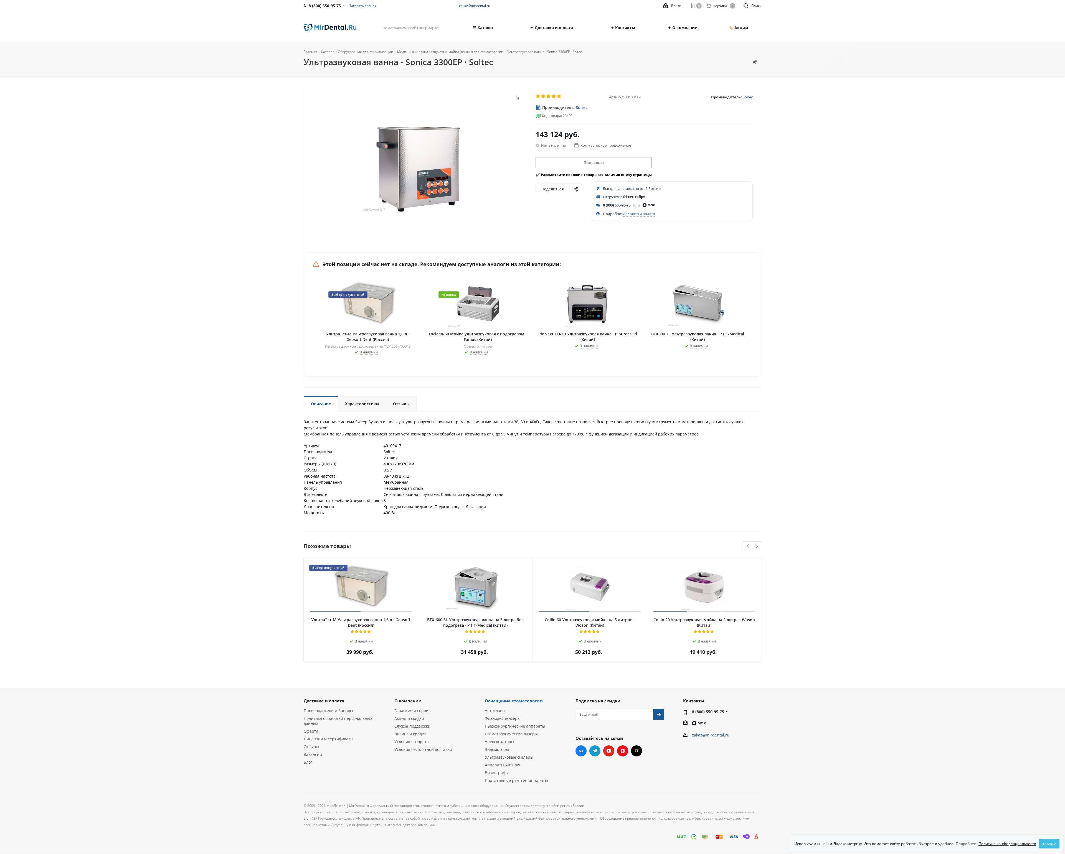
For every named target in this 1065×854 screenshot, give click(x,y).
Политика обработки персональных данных (338, 721)
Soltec (748, 97)
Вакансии (313, 754)
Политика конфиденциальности (1007, 843)
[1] (538, 96)
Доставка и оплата (639, 213)
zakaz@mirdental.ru (474, 5)
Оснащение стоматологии (514, 700)
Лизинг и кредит (410, 733)
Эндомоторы (497, 749)
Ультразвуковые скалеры (509, 757)
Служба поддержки (412, 726)
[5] (559, 96)
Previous (747, 546)
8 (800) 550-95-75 (616, 205)
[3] (548, 96)
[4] (554, 96)
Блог (308, 762)
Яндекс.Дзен (622, 750)
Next (756, 546)
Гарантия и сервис (412, 710)
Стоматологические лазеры (511, 733)
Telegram (594, 750)
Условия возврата (411, 741)
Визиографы (497, 772)
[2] (543, 96)
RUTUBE (636, 750)
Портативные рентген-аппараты (516, 780)
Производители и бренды (328, 710)
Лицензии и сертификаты (328, 738)
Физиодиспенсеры (503, 718)
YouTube (608, 750)
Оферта (311, 731)
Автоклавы (495, 710)
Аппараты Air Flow (502, 765)
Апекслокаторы (499, 741)
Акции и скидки (409, 718)
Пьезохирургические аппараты (515, 726)
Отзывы (311, 746)
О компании (408, 700)
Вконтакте (581, 750)
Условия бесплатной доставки (423, 749)
